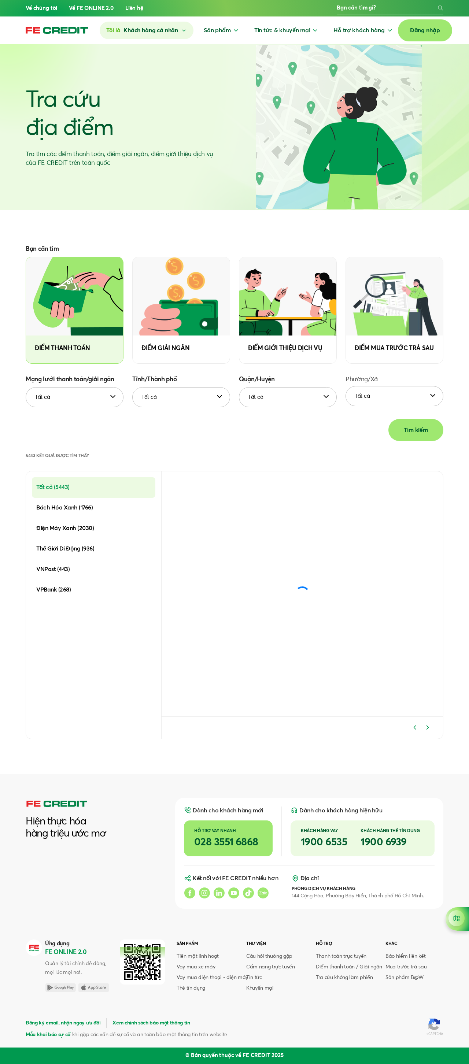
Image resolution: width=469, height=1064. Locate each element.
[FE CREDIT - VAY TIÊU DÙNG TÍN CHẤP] (57, 30)
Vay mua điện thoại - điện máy (212, 977)
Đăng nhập (425, 30)
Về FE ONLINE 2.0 (91, 8)
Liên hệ (134, 8)
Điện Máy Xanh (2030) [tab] (65, 528)
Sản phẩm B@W (404, 977)
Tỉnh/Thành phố (154, 380)
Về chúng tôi (41, 8)
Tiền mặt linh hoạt (198, 956)
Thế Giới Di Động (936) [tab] (65, 549)
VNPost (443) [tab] (53, 569)
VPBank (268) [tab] (53, 590)
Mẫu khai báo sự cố (48, 1034)
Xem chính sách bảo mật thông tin (151, 1023)
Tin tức (254, 977)
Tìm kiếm (416, 430)
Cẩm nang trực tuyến (270, 967)
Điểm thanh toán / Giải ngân (349, 967)
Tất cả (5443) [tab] (53, 487)
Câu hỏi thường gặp (269, 956)
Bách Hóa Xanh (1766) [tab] (64, 508)
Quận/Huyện (257, 380)
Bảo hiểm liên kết (405, 956)
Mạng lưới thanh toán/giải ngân (70, 380)
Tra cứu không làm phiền (344, 977)
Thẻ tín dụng (191, 988)
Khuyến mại (260, 988)
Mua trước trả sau (405, 967)
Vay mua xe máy (196, 967)
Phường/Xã (362, 380)
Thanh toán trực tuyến (341, 956)
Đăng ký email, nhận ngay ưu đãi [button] (63, 1023)
